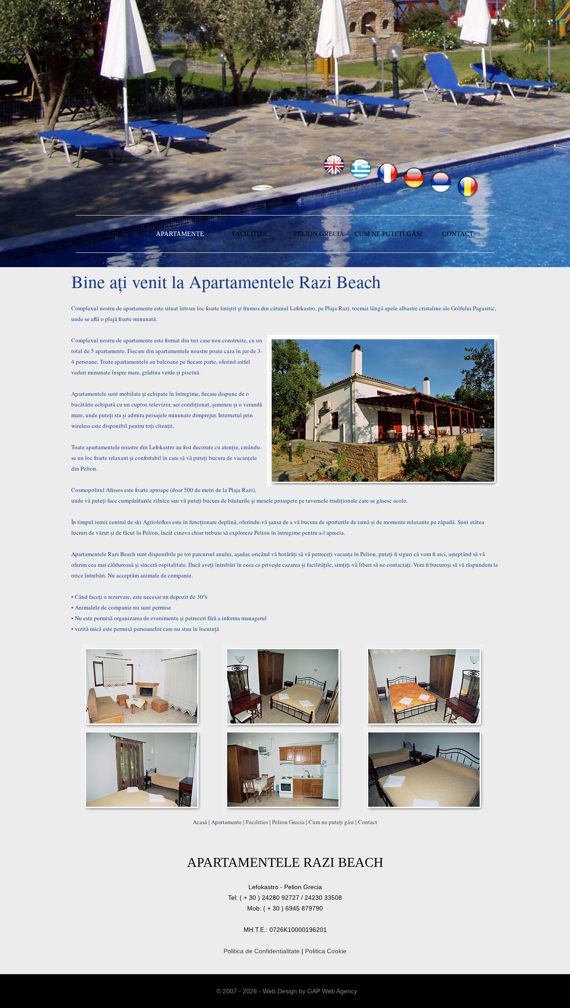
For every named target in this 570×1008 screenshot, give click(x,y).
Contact (367, 822)
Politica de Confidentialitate (262, 951)
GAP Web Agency (332, 991)
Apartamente (226, 822)
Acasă (200, 822)
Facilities (257, 822)
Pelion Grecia (288, 822)
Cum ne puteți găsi (331, 822)
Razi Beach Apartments (176, 165)
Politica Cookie (325, 951)
